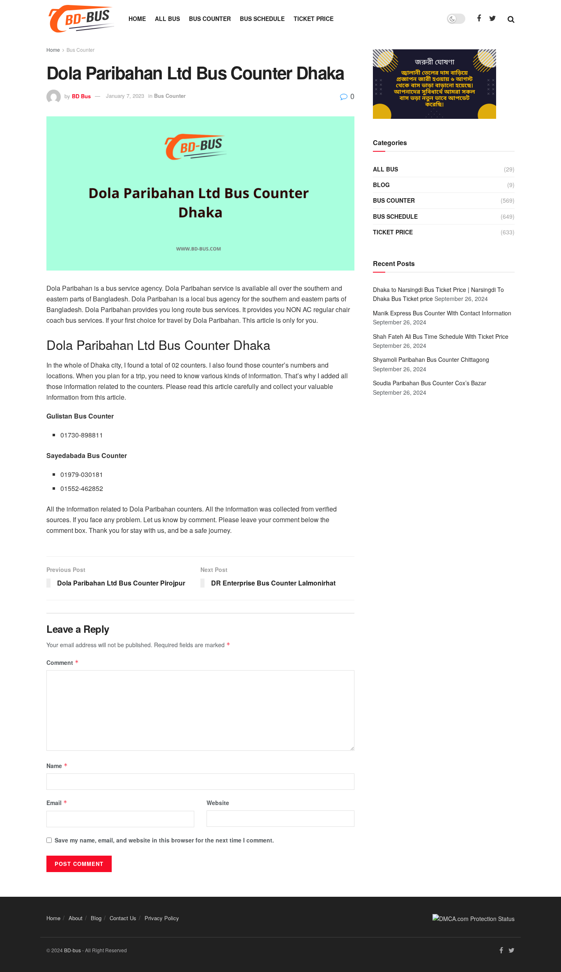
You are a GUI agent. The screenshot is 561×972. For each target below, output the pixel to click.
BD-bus (72, 950)
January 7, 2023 (125, 96)
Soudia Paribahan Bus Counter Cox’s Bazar (429, 383)
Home (137, 18)
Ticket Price (313, 18)
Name (57, 765)
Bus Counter (210, 18)
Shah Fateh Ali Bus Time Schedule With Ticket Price (440, 336)
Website (218, 802)
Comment (62, 662)
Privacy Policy (162, 918)
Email (56, 802)
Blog (381, 185)
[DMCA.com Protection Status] (473, 918)
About (76, 918)
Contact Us (123, 918)
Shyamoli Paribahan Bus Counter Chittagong (431, 359)
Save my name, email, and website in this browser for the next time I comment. (164, 840)
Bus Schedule (262, 18)
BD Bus (81, 96)
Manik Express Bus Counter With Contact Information (442, 313)
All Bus (167, 18)
